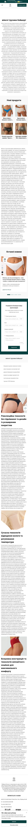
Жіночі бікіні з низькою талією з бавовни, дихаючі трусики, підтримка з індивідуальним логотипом (6, 119)
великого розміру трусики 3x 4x (11, 375)
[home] (10, 5)
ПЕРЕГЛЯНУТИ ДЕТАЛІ (7, 110)
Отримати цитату (22, 5)
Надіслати (14, 347)
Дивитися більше (7, 289)
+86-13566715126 (7, 804)
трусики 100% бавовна (9, 381)
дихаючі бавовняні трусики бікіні (12, 372)
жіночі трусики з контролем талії (12, 369)
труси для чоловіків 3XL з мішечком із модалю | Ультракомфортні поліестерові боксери (21, 137)
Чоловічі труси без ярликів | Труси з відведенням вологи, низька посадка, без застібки (7, 137)
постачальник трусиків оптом (11, 378)
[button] (8, 294)
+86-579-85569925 (8, 806)
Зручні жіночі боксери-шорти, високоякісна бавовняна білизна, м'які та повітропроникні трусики (21, 119)
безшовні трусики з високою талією (12, 366)
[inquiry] (25, 408)
